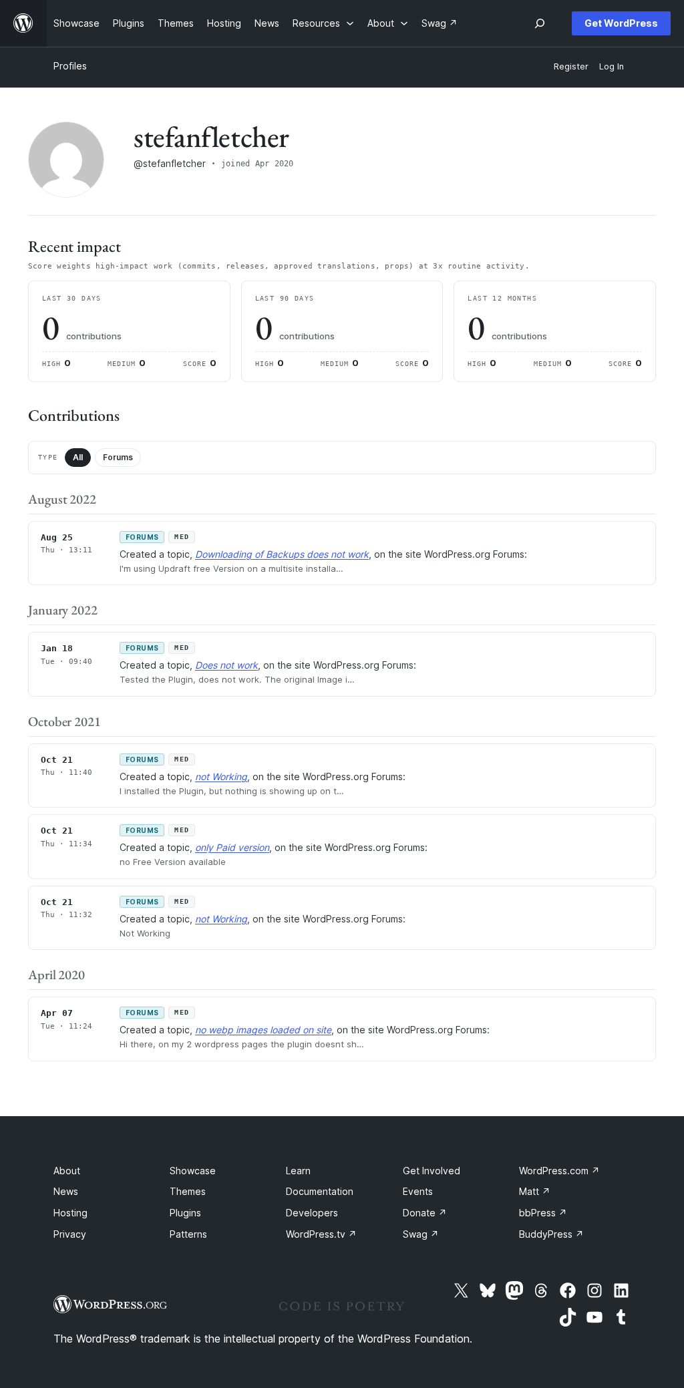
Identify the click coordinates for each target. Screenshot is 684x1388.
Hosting (70, 1212)
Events (418, 1191)
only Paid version (232, 847)
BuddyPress (551, 1234)
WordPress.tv (321, 1234)
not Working (221, 776)
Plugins (185, 1212)
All (78, 457)
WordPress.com (559, 1170)
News (65, 1191)
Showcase (193, 1170)
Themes (188, 1191)
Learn (298, 1170)
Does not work (226, 665)
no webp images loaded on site (263, 1029)
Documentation (319, 1191)
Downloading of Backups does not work (282, 554)
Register (571, 66)
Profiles (70, 65)
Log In (611, 66)
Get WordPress (621, 23)
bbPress (543, 1212)
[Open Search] (539, 23)
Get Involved (431, 1170)
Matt (534, 1191)
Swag (421, 1234)
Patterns (188, 1234)
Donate (425, 1212)
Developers (312, 1212)
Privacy (69, 1234)
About (66, 1170)
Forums (118, 457)
